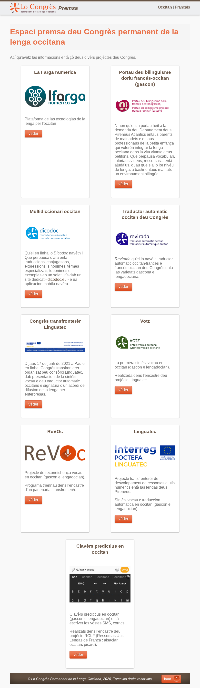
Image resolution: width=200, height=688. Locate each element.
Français (182, 7)
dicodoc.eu (57, 279)
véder (33, 133)
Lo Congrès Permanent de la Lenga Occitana (66, 679)
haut (167, 679)
